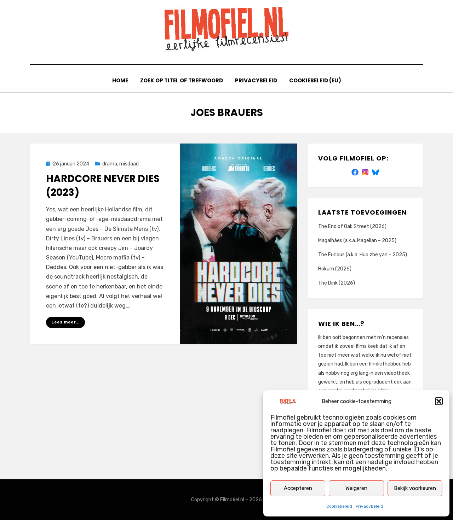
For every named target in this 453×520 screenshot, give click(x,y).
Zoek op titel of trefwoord (181, 80)
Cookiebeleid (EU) (315, 80)
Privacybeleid (369, 506)
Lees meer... (65, 322)
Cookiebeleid (339, 506)
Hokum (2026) (334, 269)
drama (109, 164)
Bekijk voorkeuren (415, 488)
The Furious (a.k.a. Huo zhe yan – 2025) (362, 255)
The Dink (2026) (336, 283)
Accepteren (298, 488)
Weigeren (356, 488)
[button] (438, 401)
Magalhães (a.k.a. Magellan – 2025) (357, 241)
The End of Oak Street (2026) (352, 226)
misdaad (129, 164)
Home (120, 80)
